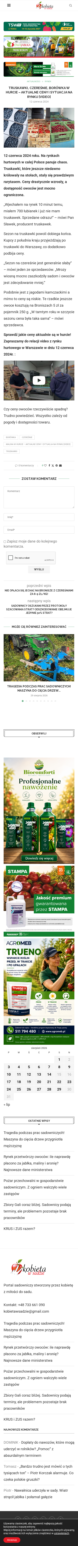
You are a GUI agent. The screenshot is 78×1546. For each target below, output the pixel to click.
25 (19, 1089)
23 (69, 1082)
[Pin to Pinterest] (57, 465)
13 (39, 1074)
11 (19, 1074)
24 (9, 1089)
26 (29, 1089)
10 (9, 1074)
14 (49, 1074)
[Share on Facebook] (49, 465)
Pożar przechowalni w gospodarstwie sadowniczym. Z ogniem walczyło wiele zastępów (35, 1187)
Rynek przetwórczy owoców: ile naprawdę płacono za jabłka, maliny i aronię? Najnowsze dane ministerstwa (37, 1163)
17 (9, 1082)
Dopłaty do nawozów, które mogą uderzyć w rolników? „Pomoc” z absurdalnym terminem (39, 1449)
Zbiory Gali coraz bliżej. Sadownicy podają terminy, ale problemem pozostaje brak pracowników (37, 1211)
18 (19, 1082)
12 (29, 1074)
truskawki (11, 451)
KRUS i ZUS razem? (19, 1228)
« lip (7, 1104)
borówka (11, 437)
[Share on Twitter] (53, 465)
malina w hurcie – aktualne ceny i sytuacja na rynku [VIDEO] (38, 444)
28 (49, 1089)
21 (49, 1082)
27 (39, 1089)
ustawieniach (61, 1533)
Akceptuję (12, 1540)
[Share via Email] (60, 465)
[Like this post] (45, 465)
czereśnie (27, 437)
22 (59, 1082)
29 (59, 1089)
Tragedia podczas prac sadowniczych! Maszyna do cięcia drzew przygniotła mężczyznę (34, 1139)
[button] (7, 668)
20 (39, 1082)
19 (29, 1082)
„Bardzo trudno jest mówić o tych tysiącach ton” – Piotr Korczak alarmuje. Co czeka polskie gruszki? (38, 1473)
